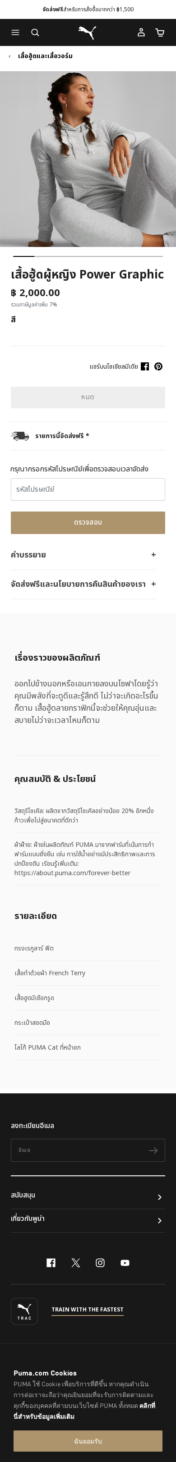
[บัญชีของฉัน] (141, 32)
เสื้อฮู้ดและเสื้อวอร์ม (45, 56)
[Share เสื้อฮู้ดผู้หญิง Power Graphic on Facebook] (145, 366)
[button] (17, 32)
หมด (87, 397)
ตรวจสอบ (88, 522)
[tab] (23, 256)
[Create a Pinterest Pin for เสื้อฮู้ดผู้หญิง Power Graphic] (158, 366)
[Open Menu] (17, 32)
